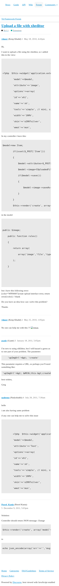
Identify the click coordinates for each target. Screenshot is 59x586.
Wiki (31, 5)
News (7, 5)
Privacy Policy (7, 576)
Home (4, 571)
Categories (14, 571)
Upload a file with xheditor (22, 26)
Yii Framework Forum (11, 19)
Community (50, 5)
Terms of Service (46, 571)
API (23, 5)
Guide (16, 5)
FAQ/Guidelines (29, 571)
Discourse (17, 582)
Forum (39, 5)
